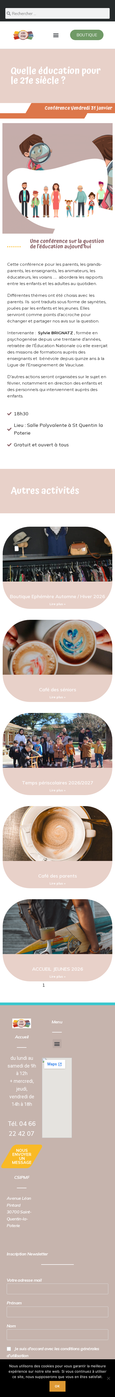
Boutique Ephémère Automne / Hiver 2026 (57, 596)
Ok (57, 1386)
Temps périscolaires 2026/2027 (57, 783)
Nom (11, 1325)
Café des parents (57, 876)
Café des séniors (57, 689)
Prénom (14, 1302)
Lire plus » (57, 604)
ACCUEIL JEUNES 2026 (57, 969)
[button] (56, 35)
